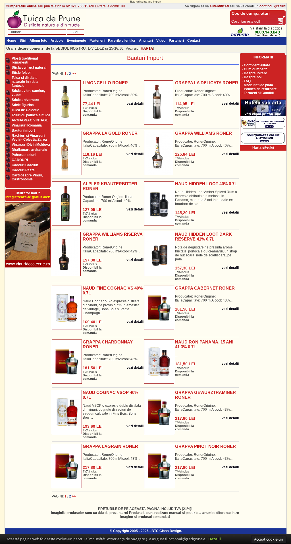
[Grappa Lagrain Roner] (67, 465)
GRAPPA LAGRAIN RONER (110, 446)
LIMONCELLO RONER (105, 82)
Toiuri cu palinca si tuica (31, 115)
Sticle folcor (21, 73)
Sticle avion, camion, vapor (28, 93)
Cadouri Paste (23, 170)
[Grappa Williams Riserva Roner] (66, 253)
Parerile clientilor (122, 41)
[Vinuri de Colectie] (28, 267)
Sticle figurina (23, 105)
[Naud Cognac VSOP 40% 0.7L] (67, 411)
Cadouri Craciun (25, 165)
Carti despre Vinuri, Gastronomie (27, 177)
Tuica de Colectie (25, 110)
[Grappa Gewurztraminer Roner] (159, 411)
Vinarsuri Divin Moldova (31, 145)
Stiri (23, 41)
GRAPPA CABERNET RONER (205, 288)
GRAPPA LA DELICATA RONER (206, 82)
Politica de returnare (260, 89)
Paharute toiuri (24, 155)
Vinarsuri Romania (27, 125)
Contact (193, 41)
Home (11, 41)
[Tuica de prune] (45, 28)
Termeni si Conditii (259, 93)
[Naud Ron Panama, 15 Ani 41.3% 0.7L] (159, 360)
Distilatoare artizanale (29, 150)
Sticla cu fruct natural (29, 67)
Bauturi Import (23, 130)
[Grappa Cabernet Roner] (159, 307)
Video (160, 41)
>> (74, 74)
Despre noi (252, 77)
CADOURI (20, 160)
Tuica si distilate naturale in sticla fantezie (25, 82)
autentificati (219, 6)
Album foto (38, 41)
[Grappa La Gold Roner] (67, 152)
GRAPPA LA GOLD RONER (110, 133)
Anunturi (146, 41)
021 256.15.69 (82, 6)
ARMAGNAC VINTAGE (30, 120)
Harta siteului (263, 147)
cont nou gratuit (272, 6)
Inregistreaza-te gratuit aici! (27, 197)
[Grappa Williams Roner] (158, 152)
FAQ (247, 81)
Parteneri (97, 41)
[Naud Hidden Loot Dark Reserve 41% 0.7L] (159, 253)
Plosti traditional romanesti (25, 60)
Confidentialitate (257, 65)
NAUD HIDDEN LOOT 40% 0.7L (206, 183)
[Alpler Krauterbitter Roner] (66, 202)
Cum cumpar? (255, 69)
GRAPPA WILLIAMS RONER (203, 133)
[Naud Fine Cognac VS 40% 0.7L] (67, 307)
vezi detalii (135, 104)
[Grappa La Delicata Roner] (158, 101)
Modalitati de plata (258, 85)
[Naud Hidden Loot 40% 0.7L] (159, 202)
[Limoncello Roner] (66, 101)
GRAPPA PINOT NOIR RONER (205, 446)
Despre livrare (255, 73)
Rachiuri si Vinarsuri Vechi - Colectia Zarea (29, 138)
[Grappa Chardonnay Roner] (67, 360)
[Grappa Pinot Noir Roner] (159, 465)
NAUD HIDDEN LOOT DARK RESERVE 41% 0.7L (203, 236)
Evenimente (76, 41)
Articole (57, 41)
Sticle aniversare (25, 100)
